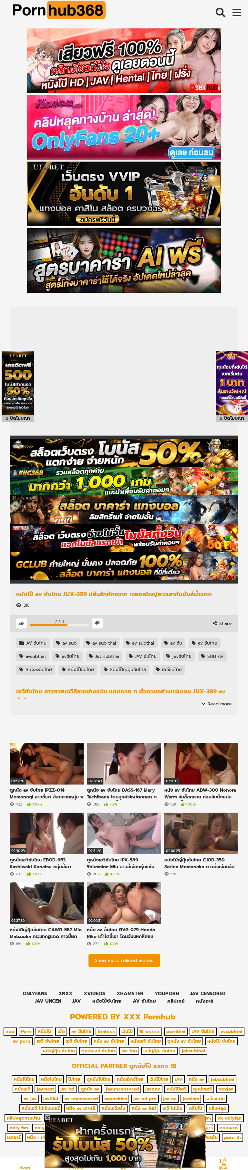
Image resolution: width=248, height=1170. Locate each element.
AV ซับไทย (35, 643)
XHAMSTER (130, 993)
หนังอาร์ (204, 1001)
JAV (76, 1001)
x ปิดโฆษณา (17, 418)
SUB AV (214, 656)
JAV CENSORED (208, 993)
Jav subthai (106, 656)
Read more (219, 704)
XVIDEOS (94, 993)
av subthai (142, 643)
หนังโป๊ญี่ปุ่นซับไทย (127, 669)
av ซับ (175, 643)
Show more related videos (124, 960)
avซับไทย (69, 656)
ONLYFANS (35, 993)
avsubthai (35, 656)
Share (225, 623)
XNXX (65, 993)
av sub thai (103, 643)
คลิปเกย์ (176, 1001)
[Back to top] (226, 1150)
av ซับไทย (206, 643)
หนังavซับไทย (38, 669)
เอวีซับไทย (171, 669)
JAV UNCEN (48, 1001)
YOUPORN (167, 993)
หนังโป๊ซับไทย (80, 669)
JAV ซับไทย (145, 656)
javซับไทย (181, 656)
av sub (69, 643)
